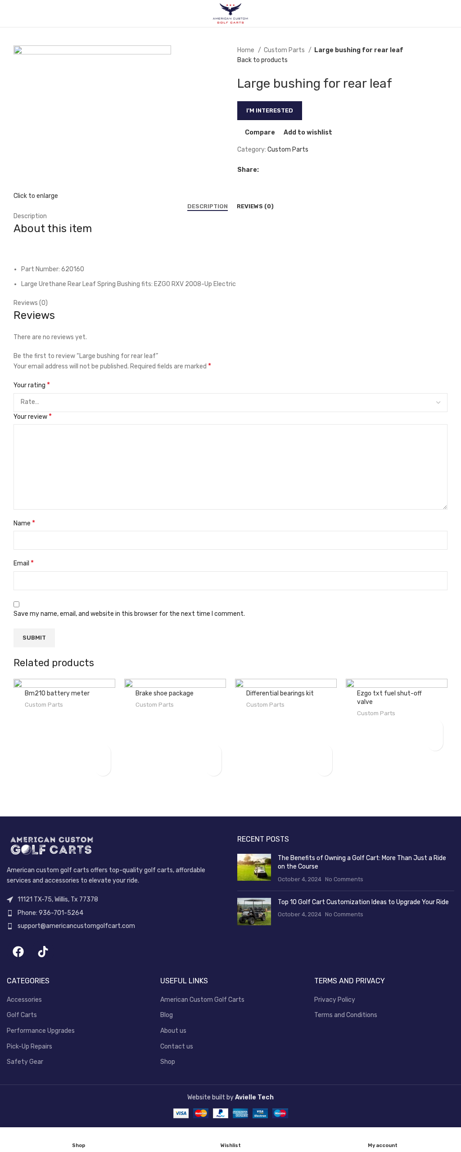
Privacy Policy (334, 1000)
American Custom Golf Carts (202, 1000)
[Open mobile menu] (10, 13)
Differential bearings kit (280, 693)
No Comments (344, 879)
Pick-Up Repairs (29, 1046)
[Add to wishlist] (103, 768)
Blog (166, 1015)
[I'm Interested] (103, 752)
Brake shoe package (165, 693)
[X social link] (276, 170)
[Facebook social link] (266, 170)
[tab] (207, 206)
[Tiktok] (43, 951)
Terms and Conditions (345, 1015)
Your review (33, 416)
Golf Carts (22, 1015)
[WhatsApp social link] (287, 170)
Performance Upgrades (41, 1031)
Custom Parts (285, 50)
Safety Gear (25, 1062)
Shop (167, 1062)
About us (173, 1031)
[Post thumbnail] (254, 869)
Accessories (24, 1000)
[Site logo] (230, 13)
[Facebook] (18, 951)
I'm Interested (269, 110)
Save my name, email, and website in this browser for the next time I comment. (129, 614)
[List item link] (115, 913)
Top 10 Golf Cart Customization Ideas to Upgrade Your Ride (363, 902)
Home (246, 50)
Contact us (176, 1046)
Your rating (32, 385)
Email (24, 563)
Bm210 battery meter (57, 693)
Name (24, 523)
